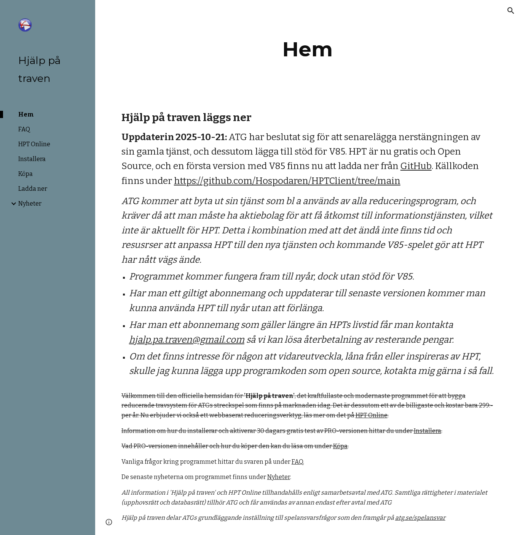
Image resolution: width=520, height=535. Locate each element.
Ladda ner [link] (32, 188)
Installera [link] (32, 159)
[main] (307, 49)
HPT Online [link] (34, 144)
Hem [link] (26, 114)
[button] (511, 11)
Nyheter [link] (29, 203)
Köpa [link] (25, 173)
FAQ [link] (24, 129)
